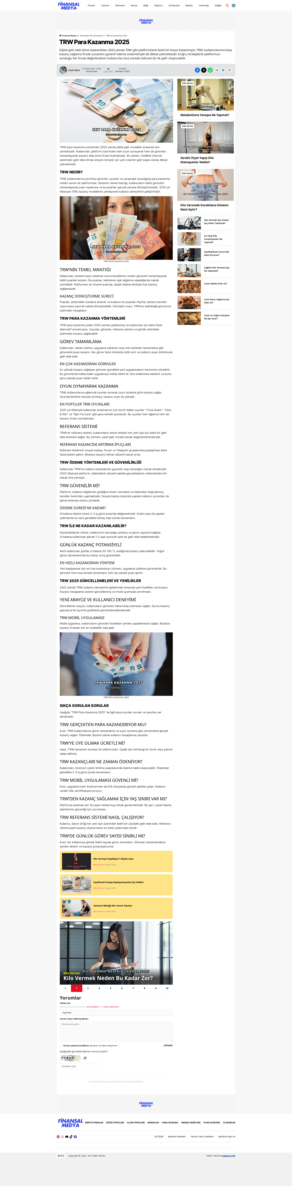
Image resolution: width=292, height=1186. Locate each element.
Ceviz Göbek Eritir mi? (215, 283)
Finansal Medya (69, 35)
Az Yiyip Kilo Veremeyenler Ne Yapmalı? (213, 239)
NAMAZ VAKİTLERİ (190, 1122)
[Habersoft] (228, 1155)
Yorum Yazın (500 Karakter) (74, 1018)
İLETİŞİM (158, 1136)
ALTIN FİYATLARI (136, 1122)
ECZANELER (229, 1122)
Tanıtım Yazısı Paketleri (202, 1136)
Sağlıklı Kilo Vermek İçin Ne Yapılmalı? (216, 269)
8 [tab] (144, 988)
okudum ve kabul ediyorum (90, 1045)
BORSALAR (153, 1122)
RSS (62, 1155)
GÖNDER (168, 1045)
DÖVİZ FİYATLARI (115, 1122)
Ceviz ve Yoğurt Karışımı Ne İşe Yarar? (216, 317)
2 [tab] (76, 988)
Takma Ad (65, 1003)
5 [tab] (110, 988)
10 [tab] (167, 988)
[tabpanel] (116, 952)
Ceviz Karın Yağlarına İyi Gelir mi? (216, 301)
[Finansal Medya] (70, 1122)
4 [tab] (99, 988)
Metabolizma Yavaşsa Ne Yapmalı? (204, 115)
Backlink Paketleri (177, 1136)
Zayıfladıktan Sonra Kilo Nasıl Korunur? (216, 253)
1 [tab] (65, 988)
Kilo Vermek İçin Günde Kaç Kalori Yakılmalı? (216, 222)
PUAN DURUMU (211, 1122)
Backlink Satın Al (227, 1136)
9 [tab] (155, 988)
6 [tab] (122, 988)
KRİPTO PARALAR (94, 1122)
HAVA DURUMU (170, 1122)
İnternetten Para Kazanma (91, 35)
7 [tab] (133, 988)
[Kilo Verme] (205, 94)
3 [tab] (88, 988)
